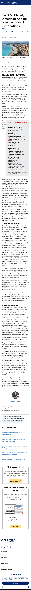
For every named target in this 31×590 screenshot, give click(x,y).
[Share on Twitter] (17, 32)
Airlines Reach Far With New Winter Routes (14, 459)
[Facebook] (4, 547)
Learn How (15, 526)
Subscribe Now (15, 481)
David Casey (5, 37)
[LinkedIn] (10, 547)
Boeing (18, 71)
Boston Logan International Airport (13, 420)
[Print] (28, 32)
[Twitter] (1, 547)
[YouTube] (7, 547)
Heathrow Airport (19, 418)
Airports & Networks (23, 7)
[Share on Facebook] (22, 32)
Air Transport (12, 7)
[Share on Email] (7, 32)
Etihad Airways (16, 416)
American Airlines (8, 418)
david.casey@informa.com (17, 404)
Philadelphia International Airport (13, 422)
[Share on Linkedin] (12, 32)
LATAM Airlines (7, 416)
